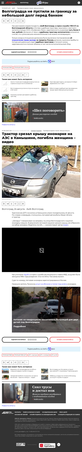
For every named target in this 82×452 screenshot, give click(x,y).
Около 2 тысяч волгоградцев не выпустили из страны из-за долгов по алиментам (24, 82)
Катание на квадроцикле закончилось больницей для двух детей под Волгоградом (46, 320)
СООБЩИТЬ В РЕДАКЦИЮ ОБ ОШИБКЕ (69, 414)
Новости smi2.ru (8, 125)
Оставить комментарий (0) (65, 52)
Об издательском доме (49, 412)
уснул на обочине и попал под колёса (51, 284)
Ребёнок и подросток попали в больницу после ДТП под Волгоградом (63, 376)
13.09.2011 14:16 (6, 8)
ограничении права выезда (24, 40)
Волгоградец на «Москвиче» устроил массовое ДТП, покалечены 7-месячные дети (64, 370)
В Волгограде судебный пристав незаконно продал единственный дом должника (63, 89)
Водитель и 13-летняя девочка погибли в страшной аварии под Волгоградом (23, 370)
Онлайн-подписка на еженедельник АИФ (43, 414)
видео (65, 225)
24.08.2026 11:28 (6, 130)
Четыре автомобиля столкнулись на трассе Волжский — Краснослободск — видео (24, 376)
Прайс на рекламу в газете (31, 412)
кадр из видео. (6, 199)
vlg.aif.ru (27, 275)
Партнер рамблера (32, 444)
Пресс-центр (63, 412)
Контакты (18, 412)
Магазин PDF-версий (21, 414)
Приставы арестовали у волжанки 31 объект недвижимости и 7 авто (63, 82)
